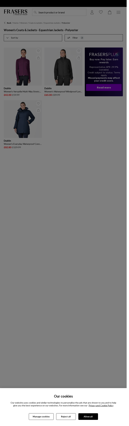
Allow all (88, 416)
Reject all (66, 416)
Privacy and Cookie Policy (101, 405)
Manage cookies (41, 416)
